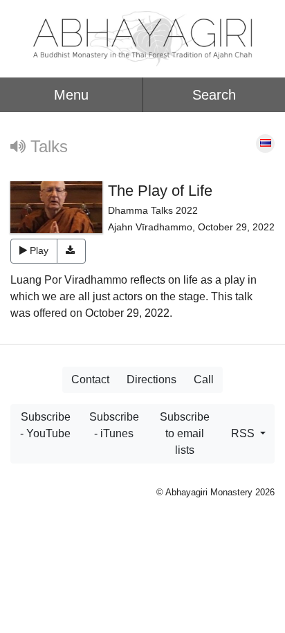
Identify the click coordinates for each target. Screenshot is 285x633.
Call (204, 379)
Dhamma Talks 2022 (153, 210)
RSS (244, 433)
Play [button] (39, 250)
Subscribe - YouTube (45, 425)
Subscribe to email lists (185, 433)
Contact (90, 379)
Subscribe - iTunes (114, 425)
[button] (71, 251)
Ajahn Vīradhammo (150, 226)
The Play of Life (160, 190)
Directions (151, 379)
